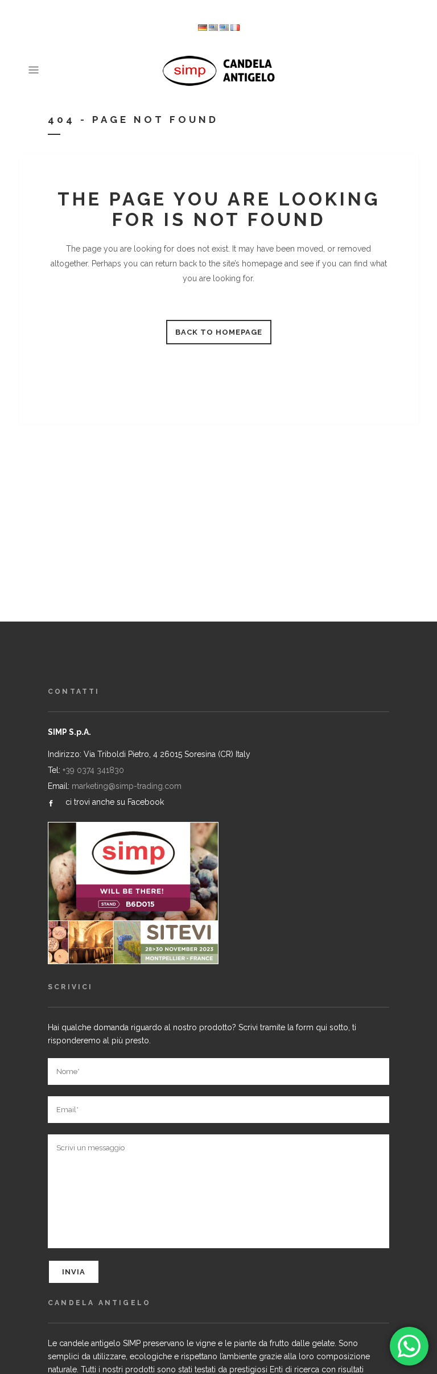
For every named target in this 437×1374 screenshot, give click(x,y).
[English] (224, 28)
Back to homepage (218, 332)
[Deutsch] (202, 28)
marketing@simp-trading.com (127, 786)
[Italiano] (213, 28)
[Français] (235, 28)
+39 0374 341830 (93, 770)
